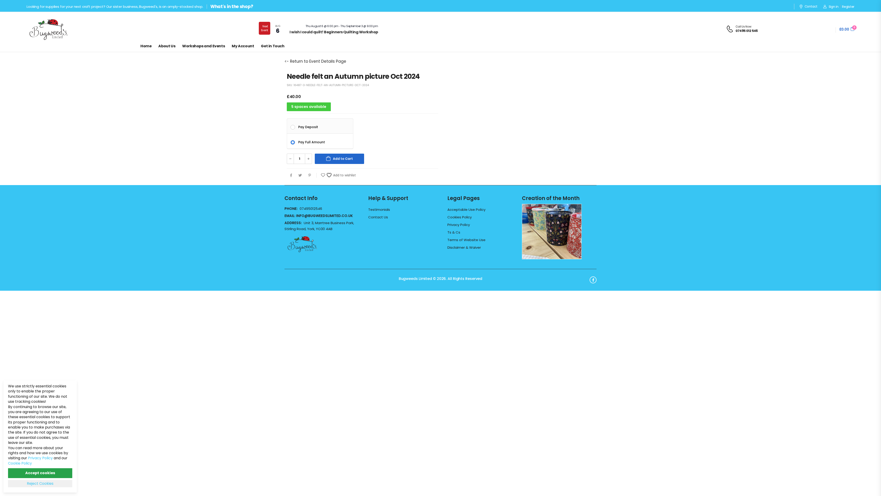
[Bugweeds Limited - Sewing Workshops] (54, 29)
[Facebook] (291, 175)
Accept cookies (40, 473)
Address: (293, 222)
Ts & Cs (453, 232)
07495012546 (311, 208)
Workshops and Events (203, 46)
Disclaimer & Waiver (464, 247)
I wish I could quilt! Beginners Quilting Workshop (334, 32)
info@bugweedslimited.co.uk (324, 215)
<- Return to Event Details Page (315, 61)
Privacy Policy (458, 225)
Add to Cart (343, 158)
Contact (811, 7)
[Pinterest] (309, 175)
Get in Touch (272, 46)
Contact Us (378, 217)
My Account (243, 46)
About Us (166, 46)
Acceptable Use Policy (466, 210)
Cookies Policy (459, 217)
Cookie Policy (20, 463)
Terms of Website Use (466, 240)
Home (145, 46)
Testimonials (379, 210)
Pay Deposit (308, 127)
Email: (318, 215)
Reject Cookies (40, 483)
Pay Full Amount (311, 142)
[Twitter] (300, 175)
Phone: (291, 208)
